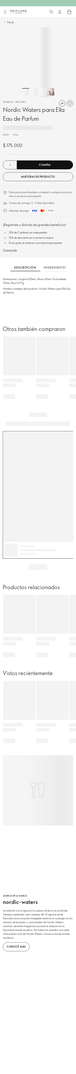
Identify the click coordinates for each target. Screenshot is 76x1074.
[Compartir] (62, 103)
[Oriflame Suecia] (18, 11)
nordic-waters (14, 101)
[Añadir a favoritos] (70, 103)
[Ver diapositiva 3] (42, 92)
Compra (45, 165)
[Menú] (5, 12)
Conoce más (10, 250)
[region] (38, 62)
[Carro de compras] (69, 12)
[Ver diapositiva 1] (25, 92)
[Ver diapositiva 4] (50, 92)
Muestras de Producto (38, 176)
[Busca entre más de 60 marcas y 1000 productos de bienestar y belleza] (51, 12)
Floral (10, 22)
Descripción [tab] (25, 267)
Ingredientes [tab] (55, 267)
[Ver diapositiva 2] (34, 92)
